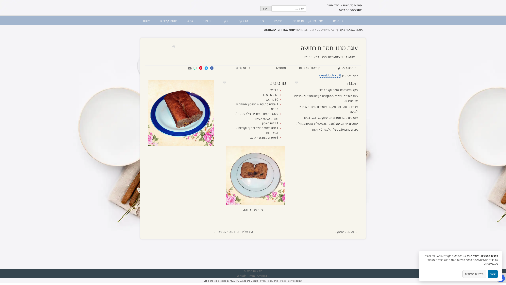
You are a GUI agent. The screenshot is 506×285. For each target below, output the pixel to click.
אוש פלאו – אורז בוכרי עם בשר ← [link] (233, 232)
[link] (172, 46)
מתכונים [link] (322, 30)
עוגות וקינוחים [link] (168, 21)
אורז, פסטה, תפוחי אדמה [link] (308, 21)
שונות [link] (146, 21)
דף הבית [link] (338, 21)
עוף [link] (262, 21)
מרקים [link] (278, 21)
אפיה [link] (190, 21)
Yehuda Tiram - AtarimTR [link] (253, 276)
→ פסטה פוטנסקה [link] (346, 232)
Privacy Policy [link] (266, 280)
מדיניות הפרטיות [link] (474, 274)
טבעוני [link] (207, 21)
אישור (493, 274)
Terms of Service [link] (286, 280)
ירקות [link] (225, 21)
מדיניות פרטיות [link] (253, 271)
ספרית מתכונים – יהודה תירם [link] (344, 5)
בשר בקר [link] (244, 21)
